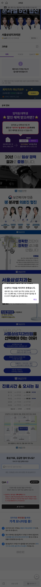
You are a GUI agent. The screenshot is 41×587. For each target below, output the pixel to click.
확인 (35, 299)
